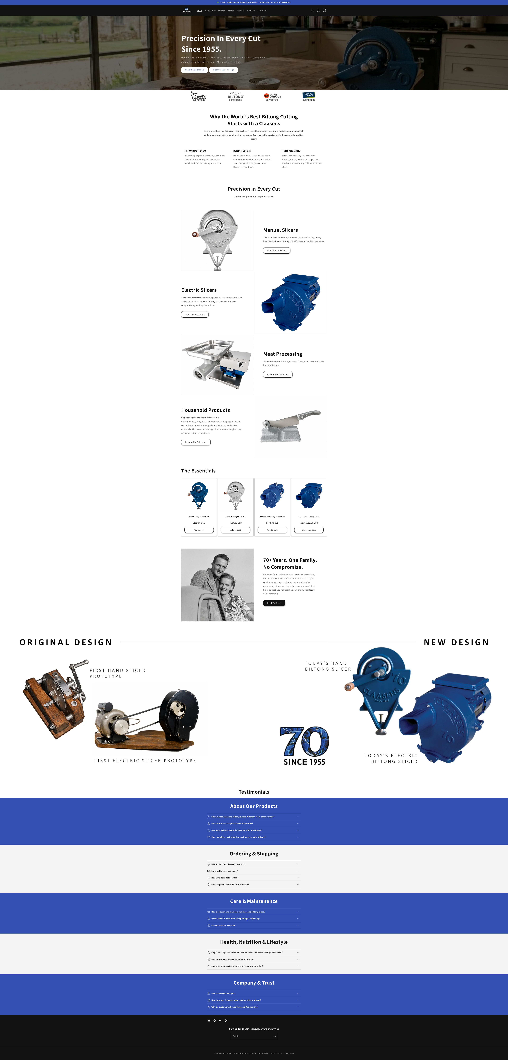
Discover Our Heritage (223, 69)
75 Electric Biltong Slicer (309, 517)
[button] (210, 10)
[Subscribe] (275, 1036)
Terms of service (276, 1053)
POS (235, 1053)
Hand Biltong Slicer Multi (199, 517)
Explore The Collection (278, 374)
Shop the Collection (194, 69)
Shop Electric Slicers (195, 314)
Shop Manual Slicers (276, 250)
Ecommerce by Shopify (248, 1053)
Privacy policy (289, 1053)
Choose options (309, 530)
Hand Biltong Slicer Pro (236, 517)
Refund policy (263, 1053)
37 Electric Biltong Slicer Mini (272, 517)
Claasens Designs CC (226, 1053)
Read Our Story (274, 603)
